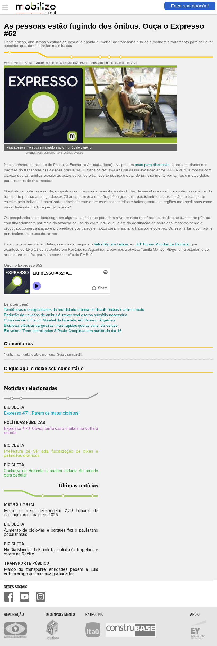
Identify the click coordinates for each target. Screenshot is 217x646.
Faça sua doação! (190, 5)
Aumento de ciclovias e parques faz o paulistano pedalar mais (51, 532)
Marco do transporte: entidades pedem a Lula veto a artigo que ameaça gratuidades (51, 571)
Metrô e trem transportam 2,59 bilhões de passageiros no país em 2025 (51, 512)
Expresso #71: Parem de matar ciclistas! (42, 413)
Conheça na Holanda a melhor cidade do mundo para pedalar (51, 473)
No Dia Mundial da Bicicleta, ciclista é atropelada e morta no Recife (51, 552)
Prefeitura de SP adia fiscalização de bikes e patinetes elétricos (51, 453)
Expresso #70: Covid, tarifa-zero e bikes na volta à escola (51, 430)
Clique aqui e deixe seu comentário (44, 368)
